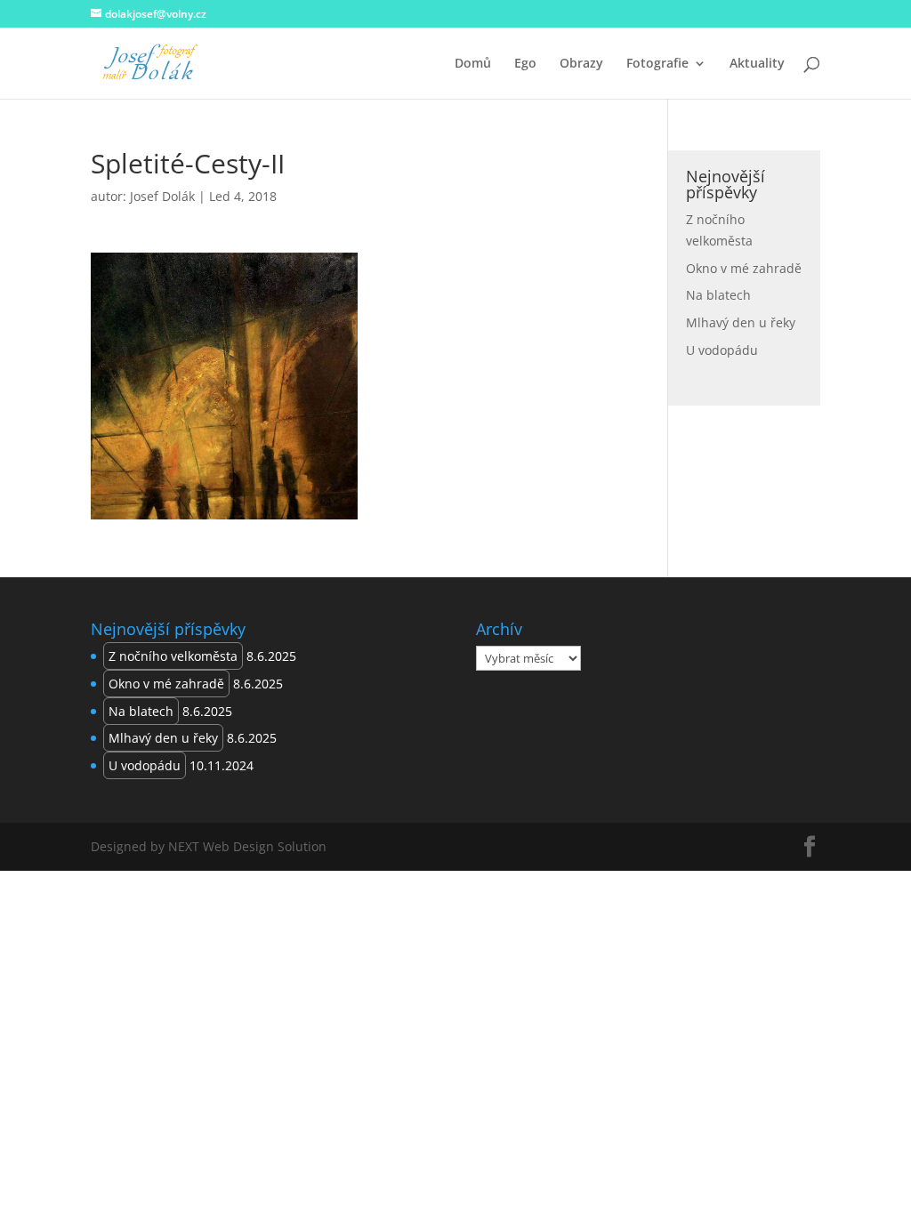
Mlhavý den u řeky (740, 322)
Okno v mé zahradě (744, 268)
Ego (525, 64)
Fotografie (657, 64)
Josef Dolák (162, 196)
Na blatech (718, 294)
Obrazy (581, 64)
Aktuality (757, 64)
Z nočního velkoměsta (173, 656)
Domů (473, 64)
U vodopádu (722, 350)
